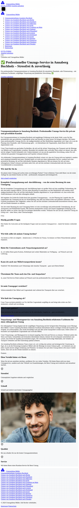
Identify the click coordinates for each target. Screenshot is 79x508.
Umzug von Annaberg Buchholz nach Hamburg (20, 22)
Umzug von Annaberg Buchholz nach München (20, 23)
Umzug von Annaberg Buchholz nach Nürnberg (20, 42)
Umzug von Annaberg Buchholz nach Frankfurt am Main (23, 27)
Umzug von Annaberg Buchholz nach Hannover (21, 40)
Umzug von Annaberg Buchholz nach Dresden (20, 44)
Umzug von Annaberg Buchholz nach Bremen (20, 38)
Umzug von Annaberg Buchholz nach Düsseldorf (21, 31)
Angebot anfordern (18, 6)
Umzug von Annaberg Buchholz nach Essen (19, 37)
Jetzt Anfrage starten (7, 316)
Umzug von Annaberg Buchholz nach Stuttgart (20, 29)
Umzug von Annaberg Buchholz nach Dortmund (21, 35)
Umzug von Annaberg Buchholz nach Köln (19, 25)
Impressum (8, 46)
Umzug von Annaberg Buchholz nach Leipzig (20, 33)
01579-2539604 (6, 6)
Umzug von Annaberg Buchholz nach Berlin (19, 20)
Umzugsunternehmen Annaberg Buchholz (18, 18)
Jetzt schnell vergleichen (9, 178)
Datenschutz (9, 48)
